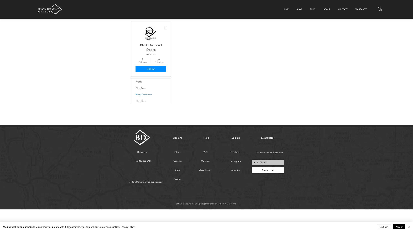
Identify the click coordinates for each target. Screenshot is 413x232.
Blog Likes (141, 101)
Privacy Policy (128, 226)
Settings (384, 226)
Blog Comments (144, 94)
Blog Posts (141, 88)
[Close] (409, 226)
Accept (399, 226)
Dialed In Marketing (227, 204)
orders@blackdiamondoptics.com (146, 181)
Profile (139, 81)
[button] (380, 9)
